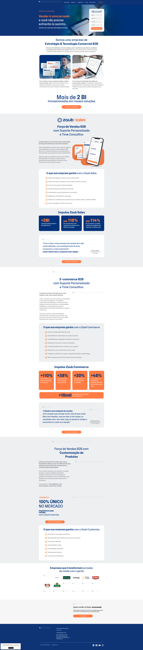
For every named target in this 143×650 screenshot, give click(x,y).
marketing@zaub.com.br (61, 632)
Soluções (73, 2)
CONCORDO (11, 647)
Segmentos (80, 2)
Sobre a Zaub (66, 2)
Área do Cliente (92, 2)
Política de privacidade (13, 644)
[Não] (19, 646)
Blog (87, 2)
